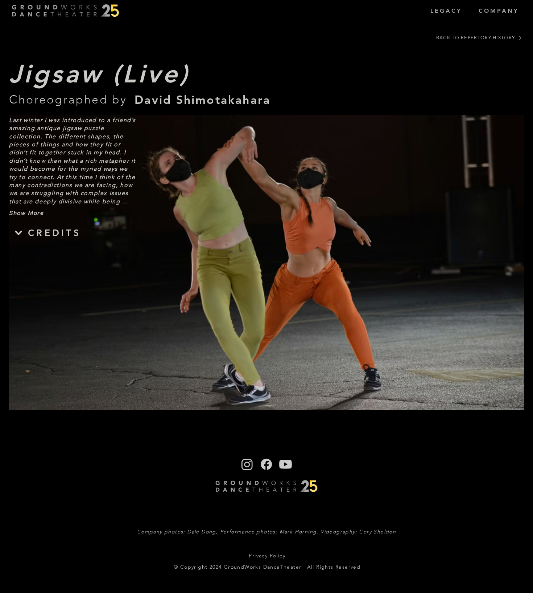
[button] (446, 11)
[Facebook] (266, 464)
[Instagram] (247, 464)
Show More (26, 212)
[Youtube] (285, 464)
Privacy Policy (267, 555)
